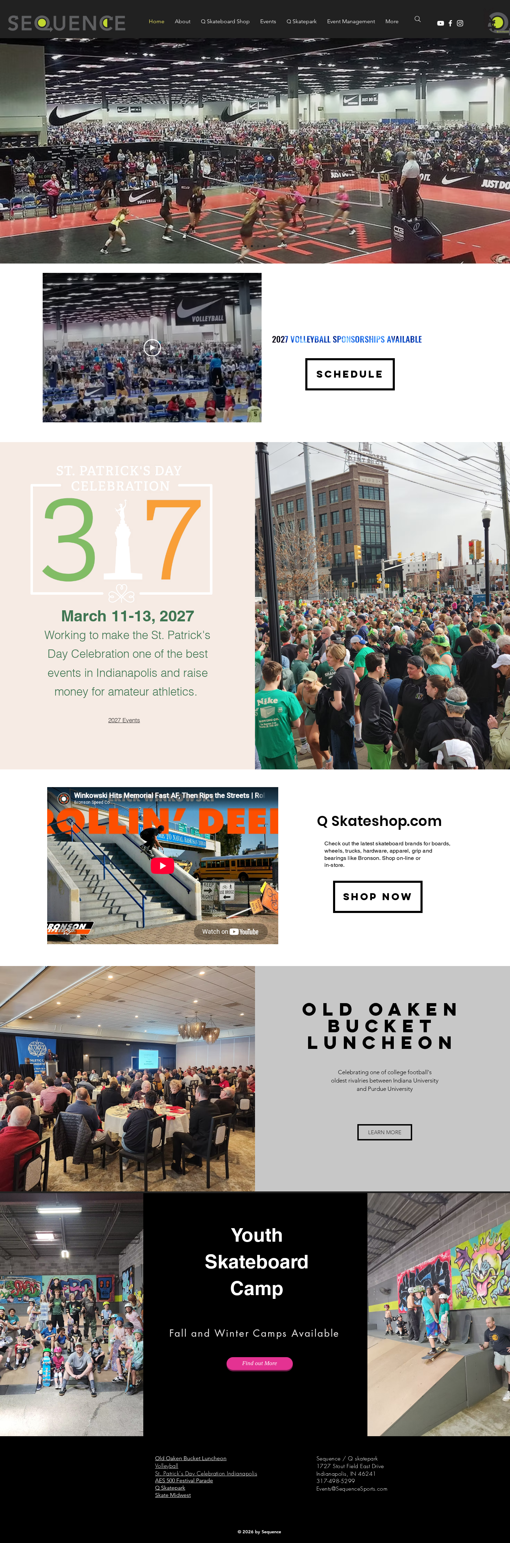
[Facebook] (450, 23)
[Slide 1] (258, 246)
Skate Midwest (173, 1495)
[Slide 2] (252, 246)
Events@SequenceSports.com (352, 1488)
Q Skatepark (170, 1487)
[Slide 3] (246, 246)
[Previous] (38, 150)
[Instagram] (460, 23)
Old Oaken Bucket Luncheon (191, 1458)
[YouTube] (440, 23)
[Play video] (152, 347)
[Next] (472, 150)
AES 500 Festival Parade (184, 1480)
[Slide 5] (264, 246)
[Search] (417, 19)
